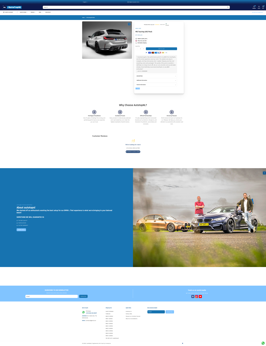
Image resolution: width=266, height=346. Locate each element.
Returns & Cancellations (131, 318)
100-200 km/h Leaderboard (112, 338)
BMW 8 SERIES (109, 333)
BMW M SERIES (109, 316)
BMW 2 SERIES (109, 321)
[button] (262, 7)
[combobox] (136, 7)
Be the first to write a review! (133, 151)
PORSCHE (108, 313)
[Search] (228, 7)
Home (83, 17)
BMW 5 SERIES (109, 328)
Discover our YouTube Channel (133, 316)
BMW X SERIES (109, 335)
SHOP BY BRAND (109, 311)
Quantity (137, 46)
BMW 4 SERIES (109, 326)
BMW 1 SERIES (109, 318)
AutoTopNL (89, 343)
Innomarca (108, 343)
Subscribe (83, 296)
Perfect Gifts (129, 313)
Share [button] (138, 88)
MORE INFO (21, 229)
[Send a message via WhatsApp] (263, 343)
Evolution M (128, 311)
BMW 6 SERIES (109, 330)
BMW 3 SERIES (109, 323)
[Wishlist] (129, 24)
